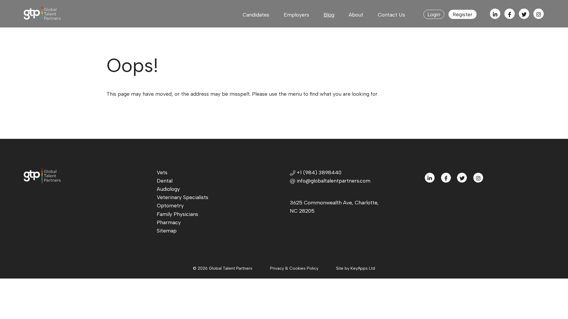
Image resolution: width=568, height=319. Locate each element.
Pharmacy (169, 222)
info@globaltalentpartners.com (333, 181)
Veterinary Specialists (182, 197)
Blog (329, 15)
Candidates (256, 15)
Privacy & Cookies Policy (294, 268)
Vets (162, 172)
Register (462, 14)
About (356, 15)
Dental (164, 181)
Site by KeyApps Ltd (355, 268)
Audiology (168, 189)
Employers (296, 15)
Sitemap (167, 230)
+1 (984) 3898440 (318, 172)
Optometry (170, 205)
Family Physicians (177, 214)
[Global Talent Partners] (50, 14)
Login (433, 14)
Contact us (391, 15)
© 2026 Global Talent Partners (222, 268)
